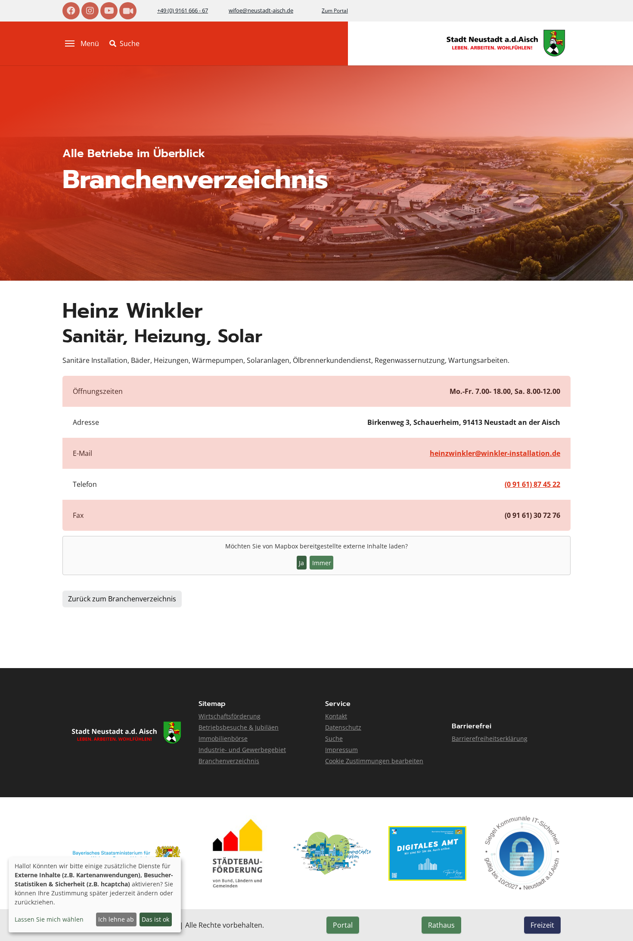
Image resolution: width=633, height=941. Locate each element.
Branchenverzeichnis (229, 761)
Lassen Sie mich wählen (49, 919)
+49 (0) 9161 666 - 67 (182, 10)
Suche (334, 738)
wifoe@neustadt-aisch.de (261, 10)
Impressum (341, 750)
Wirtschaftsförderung (230, 716)
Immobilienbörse (223, 738)
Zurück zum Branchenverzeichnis (122, 599)
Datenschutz (343, 727)
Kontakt (336, 716)
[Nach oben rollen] (614, 922)
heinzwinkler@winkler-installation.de (495, 453)
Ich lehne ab (116, 919)
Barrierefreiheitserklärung (490, 738)
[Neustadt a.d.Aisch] (506, 43)
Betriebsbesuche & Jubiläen (239, 727)
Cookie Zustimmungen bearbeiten (374, 761)
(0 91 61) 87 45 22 (532, 484)
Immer (321, 563)
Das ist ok (155, 919)
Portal (343, 925)
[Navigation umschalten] (69, 43)
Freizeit (542, 925)
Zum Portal (335, 10)
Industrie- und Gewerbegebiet (242, 750)
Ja (301, 563)
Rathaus (441, 925)
